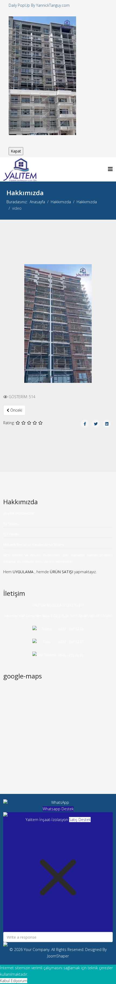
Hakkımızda (61, 201)
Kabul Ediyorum (13, 980)
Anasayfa (37, 201)
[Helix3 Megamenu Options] (110, 169)
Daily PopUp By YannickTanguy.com (39, 5)
